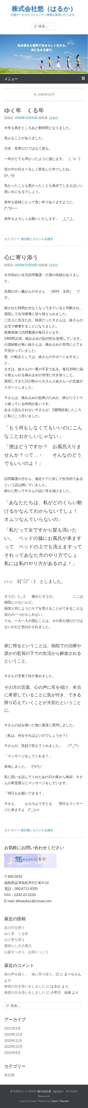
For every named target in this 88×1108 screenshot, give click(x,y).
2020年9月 (12, 1053)
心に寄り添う (21, 257)
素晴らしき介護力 (18, 946)
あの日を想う (14, 927)
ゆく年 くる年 (24, 110)
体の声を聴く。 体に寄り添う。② (31, 974)
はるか (53, 117)
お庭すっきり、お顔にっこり (26, 952)
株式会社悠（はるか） (44, 8)
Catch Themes (60, 1101)
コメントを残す (42, 239)
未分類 (25, 239)
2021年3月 (12, 1028)
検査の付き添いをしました (24, 986)
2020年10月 (13, 1046)
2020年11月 (13, 1040)
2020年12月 (13, 1034)
